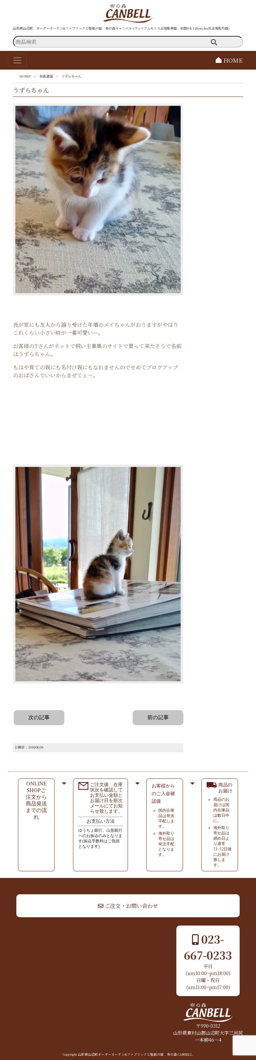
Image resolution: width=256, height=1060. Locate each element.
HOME (232, 60)
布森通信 (46, 76)
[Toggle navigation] (17, 60)
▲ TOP (231, 884)
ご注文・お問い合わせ (130, 906)
